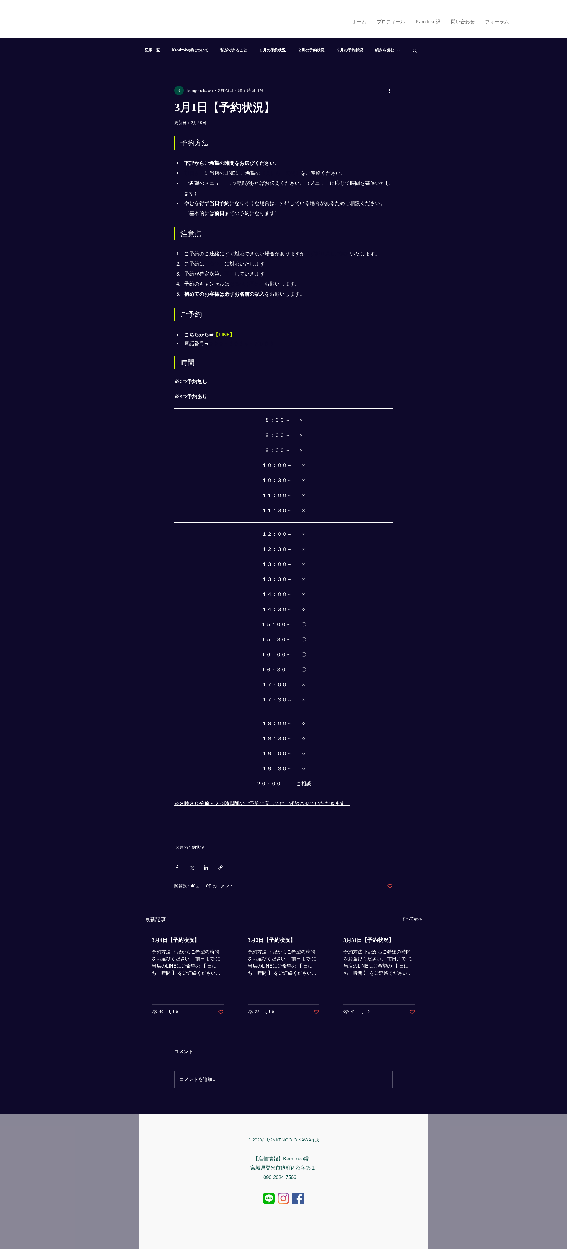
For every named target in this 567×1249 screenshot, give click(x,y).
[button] (415, 50)
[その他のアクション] (389, 90)
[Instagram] (283, 1198)
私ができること (233, 50)
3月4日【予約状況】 (176, 940)
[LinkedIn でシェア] (206, 867)
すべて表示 (412, 918)
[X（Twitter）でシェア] (191, 867)
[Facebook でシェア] (177, 867)
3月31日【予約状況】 (368, 940)
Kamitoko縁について (190, 50)
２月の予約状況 (311, 50)
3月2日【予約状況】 (272, 940)
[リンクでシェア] (220, 867)
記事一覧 (152, 50)
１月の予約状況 (272, 50)
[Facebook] (298, 1198)
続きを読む (384, 50)
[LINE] (269, 1198)
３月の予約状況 (349, 50)
